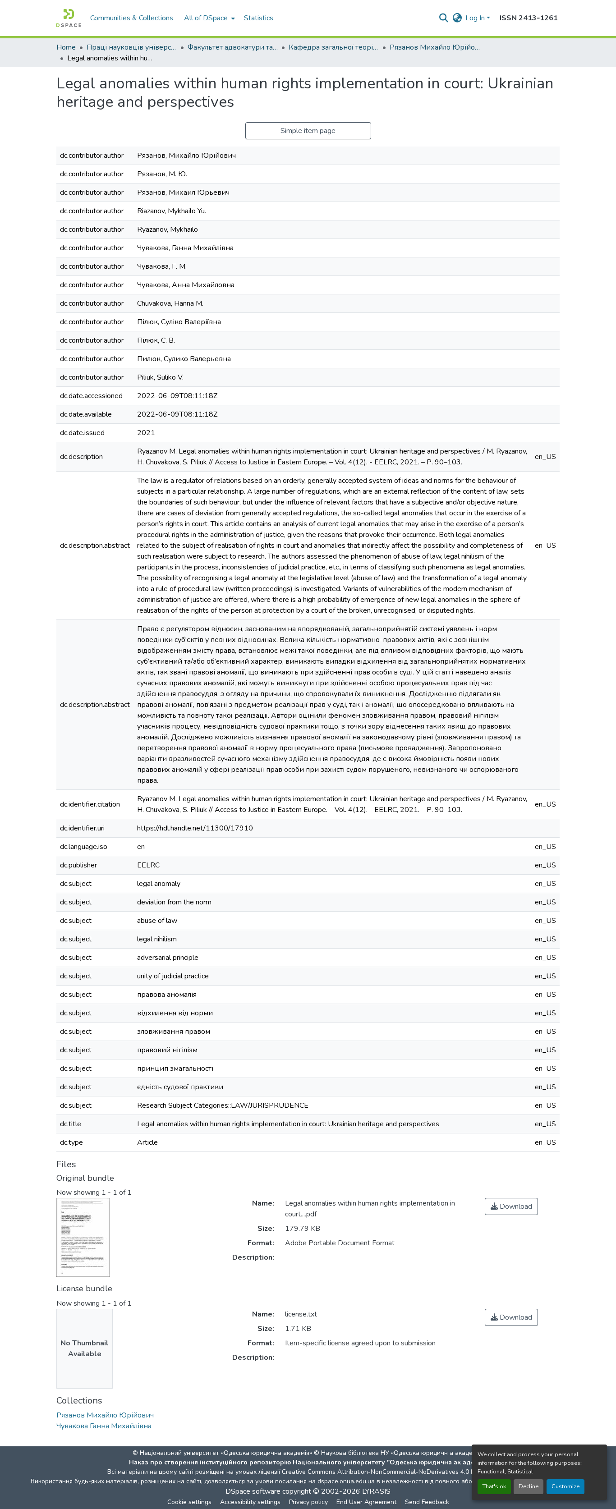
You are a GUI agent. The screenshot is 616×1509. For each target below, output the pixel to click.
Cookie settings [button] (189, 1502)
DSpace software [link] (252, 1491)
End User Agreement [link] (366, 1502)
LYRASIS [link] (376, 1491)
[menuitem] (208, 18)
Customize (565, 1486)
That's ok (494, 1486)
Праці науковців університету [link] (132, 47)
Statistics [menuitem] (258, 18)
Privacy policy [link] (308, 1502)
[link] (511, 1206)
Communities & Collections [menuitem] (131, 18)
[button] (68, 18)
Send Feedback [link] (427, 1502)
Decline (528, 1486)
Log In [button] (476, 18)
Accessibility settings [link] (250, 1502)
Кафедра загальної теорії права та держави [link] (334, 47)
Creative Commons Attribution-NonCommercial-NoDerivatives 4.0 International (394, 1472)
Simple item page (308, 131)
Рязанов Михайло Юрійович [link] (435, 47)
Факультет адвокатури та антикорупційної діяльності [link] (233, 47)
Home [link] (66, 47)
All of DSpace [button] (206, 18)
